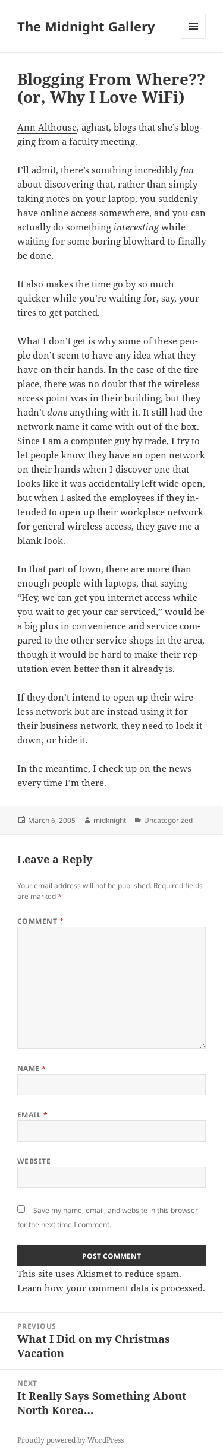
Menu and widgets (193, 38)
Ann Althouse (47, 127)
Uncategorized (168, 820)
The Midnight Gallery (86, 26)
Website (34, 1161)
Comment (40, 921)
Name (31, 1068)
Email (32, 1115)
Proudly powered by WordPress (70, 1440)
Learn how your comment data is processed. (111, 1288)
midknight (109, 820)
